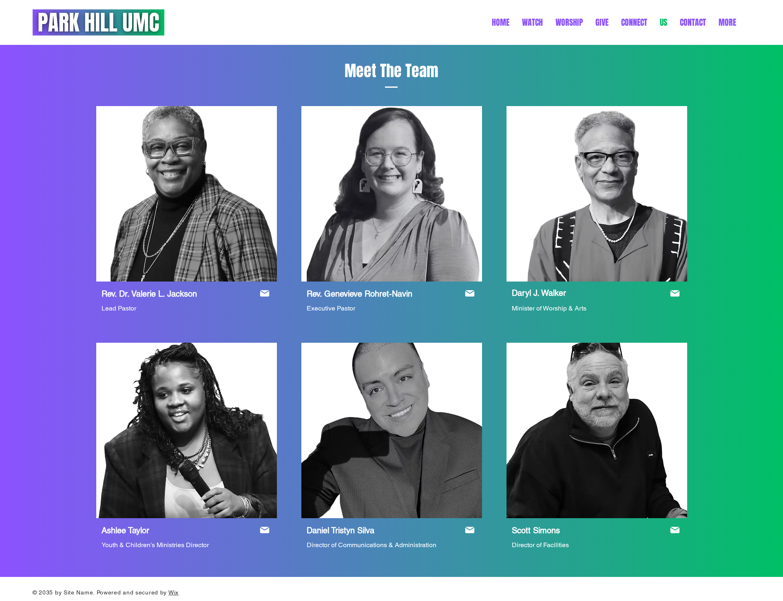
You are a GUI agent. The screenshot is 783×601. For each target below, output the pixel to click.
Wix (173, 592)
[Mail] (264, 293)
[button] (727, 22)
